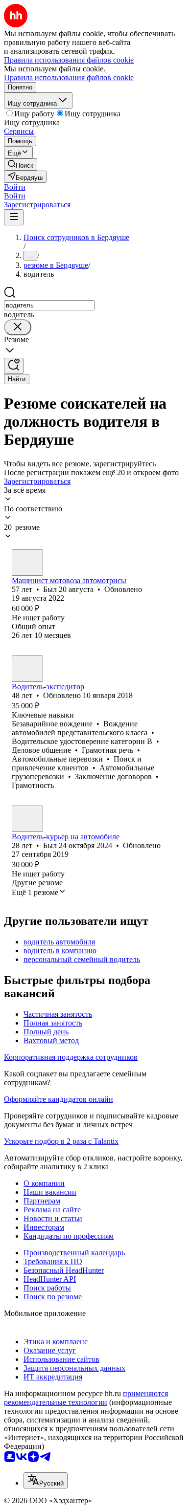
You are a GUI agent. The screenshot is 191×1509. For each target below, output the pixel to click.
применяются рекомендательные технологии (86, 1397)
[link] (20, 164)
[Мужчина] (27, 562)
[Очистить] (17, 327)
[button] (14, 187)
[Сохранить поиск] (14, 366)
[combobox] (49, 305)
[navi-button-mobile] (14, 217)
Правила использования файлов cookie (69, 77)
